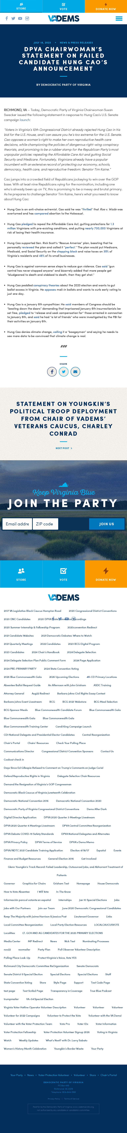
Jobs (116, 900)
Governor (9, 883)
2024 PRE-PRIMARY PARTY (20, 668)
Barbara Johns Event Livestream (23, 701)
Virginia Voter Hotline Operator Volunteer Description (35, 1007)
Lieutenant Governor (86, 916)
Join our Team (46, 908)
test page (9, 990)
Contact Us (107, 751)
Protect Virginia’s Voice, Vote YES (57, 957)
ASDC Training (102, 685)
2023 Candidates (14, 652)
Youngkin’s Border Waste (69, 1048)
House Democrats (108, 883)
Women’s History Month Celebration (25, 1048)
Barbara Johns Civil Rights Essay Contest (81, 693)
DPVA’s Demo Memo (81, 842)
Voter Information (106, 1023)
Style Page (60, 982)
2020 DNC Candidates (17, 619)
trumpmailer (11, 999)
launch (25, 120)
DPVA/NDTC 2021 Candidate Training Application (33, 850)
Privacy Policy (54, 1099)
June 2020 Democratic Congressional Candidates (91, 908)
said (104, 266)
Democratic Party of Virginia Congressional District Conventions (41, 809)
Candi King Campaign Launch (73, 726)
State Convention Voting (18, 982)
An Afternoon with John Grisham (67, 685)
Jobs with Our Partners (17, 908)
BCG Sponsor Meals (15, 710)
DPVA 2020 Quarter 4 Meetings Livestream (29, 825)
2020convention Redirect (82, 627)
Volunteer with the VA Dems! (105, 1015)
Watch (7, 1040)
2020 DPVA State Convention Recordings (62, 619)
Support (78, 982)
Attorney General (14, 693)
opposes (50, 289)
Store (43, 982)
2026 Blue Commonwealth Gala (23, 677)
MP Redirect (35, 941)
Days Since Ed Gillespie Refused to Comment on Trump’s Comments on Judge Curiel (53, 767)
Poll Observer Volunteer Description (79, 949)
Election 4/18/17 (79, 850)
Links (109, 916)
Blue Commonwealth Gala (105, 710)
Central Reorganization (96, 734)
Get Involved (88, 858)
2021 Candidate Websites (19, 635)
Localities (9, 933)
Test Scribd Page (33, 990)
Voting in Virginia (107, 1032)
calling (57, 332)
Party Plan (44, 949)
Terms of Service (71, 1099)
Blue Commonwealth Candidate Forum (58, 710)
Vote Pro (65, 1023)
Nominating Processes (96, 941)
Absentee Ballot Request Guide (22, 685)
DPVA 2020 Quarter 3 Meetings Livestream (69, 817)
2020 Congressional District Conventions (93, 610)
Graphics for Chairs (33, 883)
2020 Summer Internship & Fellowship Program (32, 627)
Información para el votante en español (27, 900)
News (53, 941)
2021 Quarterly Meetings (18, 643)
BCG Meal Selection (106, 701)
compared (41, 213)
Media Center (12, 941)
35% (106, 251)
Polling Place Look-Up (17, 957)
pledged (27, 224)
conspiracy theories (46, 285)
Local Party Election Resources (68, 924)
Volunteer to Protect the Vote (64, 1015)
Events (117, 850)
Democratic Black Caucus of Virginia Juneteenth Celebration (39, 792)
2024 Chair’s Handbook (46, 652)
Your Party (97, 1048)
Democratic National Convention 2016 (26, 800)
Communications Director (19, 751)
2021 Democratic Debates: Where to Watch (66, 635)
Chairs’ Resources (38, 743)
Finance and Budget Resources (22, 858)
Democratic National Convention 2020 (78, 800)
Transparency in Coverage (66, 990)
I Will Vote (43, 891)
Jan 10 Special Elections (93, 900)
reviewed (28, 247)
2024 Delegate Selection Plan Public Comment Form (35, 660)
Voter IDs (82, 1023)
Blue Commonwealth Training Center (26, 726)
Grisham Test (61, 883)
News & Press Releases (76, 42)
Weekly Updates (28, 1040)
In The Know (63, 891)
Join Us (107, 524)
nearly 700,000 (95, 228)
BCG (52, 701)
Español (101, 850)
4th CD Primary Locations (102, 677)
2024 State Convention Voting (61, 668)
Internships (65, 900)
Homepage (83, 883)
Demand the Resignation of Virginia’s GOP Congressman (37, 784)
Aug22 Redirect (41, 693)
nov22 (7, 949)
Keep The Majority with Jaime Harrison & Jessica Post (35, 916)
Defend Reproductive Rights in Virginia (27, 776)
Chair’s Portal (12, 743)
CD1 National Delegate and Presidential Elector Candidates (39, 734)
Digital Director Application (20, 817)
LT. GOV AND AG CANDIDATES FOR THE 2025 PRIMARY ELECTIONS (62, 933)
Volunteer (79, 1007)
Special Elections (60, 974)
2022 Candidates (50, 643)
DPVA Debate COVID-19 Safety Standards (29, 833)
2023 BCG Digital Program (84, 643)
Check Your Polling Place (71, 743)
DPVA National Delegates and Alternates (85, 833)
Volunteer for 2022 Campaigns (22, 1015)
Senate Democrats (88, 966)
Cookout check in (14, 759)
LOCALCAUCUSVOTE (106, 924)
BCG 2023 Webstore (74, 701)
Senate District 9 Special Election (23, 974)
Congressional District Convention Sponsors (67, 751)
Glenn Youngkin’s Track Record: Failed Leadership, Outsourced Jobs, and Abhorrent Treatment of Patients (65, 871)
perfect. (70, 247)
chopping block (67, 251)
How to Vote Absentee (17, 891)
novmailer (24, 949)
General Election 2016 (61, 858)
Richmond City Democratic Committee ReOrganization (36, 966)
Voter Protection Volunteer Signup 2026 (67, 1032)
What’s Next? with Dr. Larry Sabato (66, 1040)
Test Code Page (100, 982)
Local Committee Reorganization (23, 924)
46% (41, 256)
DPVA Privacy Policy (15, 842)
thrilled (87, 209)
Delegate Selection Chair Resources (78, 776)
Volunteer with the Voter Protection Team (28, 1023)
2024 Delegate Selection (81, 652)
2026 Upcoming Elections (64, 677)
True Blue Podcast (100, 990)
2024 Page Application (86, 660)
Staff (108, 974)
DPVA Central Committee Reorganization (86, 825)
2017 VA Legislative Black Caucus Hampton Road (32, 610)
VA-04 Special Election (39, 999)
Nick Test (69, 941)
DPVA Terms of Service (48, 842)
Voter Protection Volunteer (53, 1075)
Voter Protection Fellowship (20, 1032)
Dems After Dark (97, 809)
